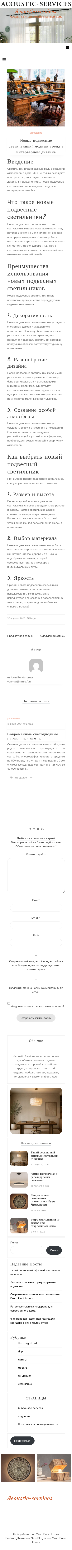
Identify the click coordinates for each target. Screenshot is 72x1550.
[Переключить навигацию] (4, 60)
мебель (22, 1367)
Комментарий (36, 854)
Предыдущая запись (20, 636)
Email (36, 917)
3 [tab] (38, 829)
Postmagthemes (16, 1538)
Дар (20, 1351)
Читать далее (18, 777)
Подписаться (22, 1440)
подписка (24, 1416)
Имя (36, 900)
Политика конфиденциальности (38, 1424)
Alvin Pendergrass (22, 677)
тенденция (24, 1375)
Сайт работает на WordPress (32, 1534)
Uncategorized (27, 1343)
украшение (36, 132)
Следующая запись (52, 636)
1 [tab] (30, 829)
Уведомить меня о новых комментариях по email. (36, 990)
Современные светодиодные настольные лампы (32, 736)
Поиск (14, 1242)
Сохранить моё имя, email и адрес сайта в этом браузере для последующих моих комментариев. (36, 965)
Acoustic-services (36, 11)
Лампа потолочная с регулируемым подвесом (44, 1177)
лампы (22, 1359)
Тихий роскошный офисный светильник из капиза (45, 1156)
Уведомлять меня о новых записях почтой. (38, 1006)
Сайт (36, 935)
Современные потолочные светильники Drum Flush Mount (43, 1199)
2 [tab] (34, 829)
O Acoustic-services (30, 1408)
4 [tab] (42, 829)
